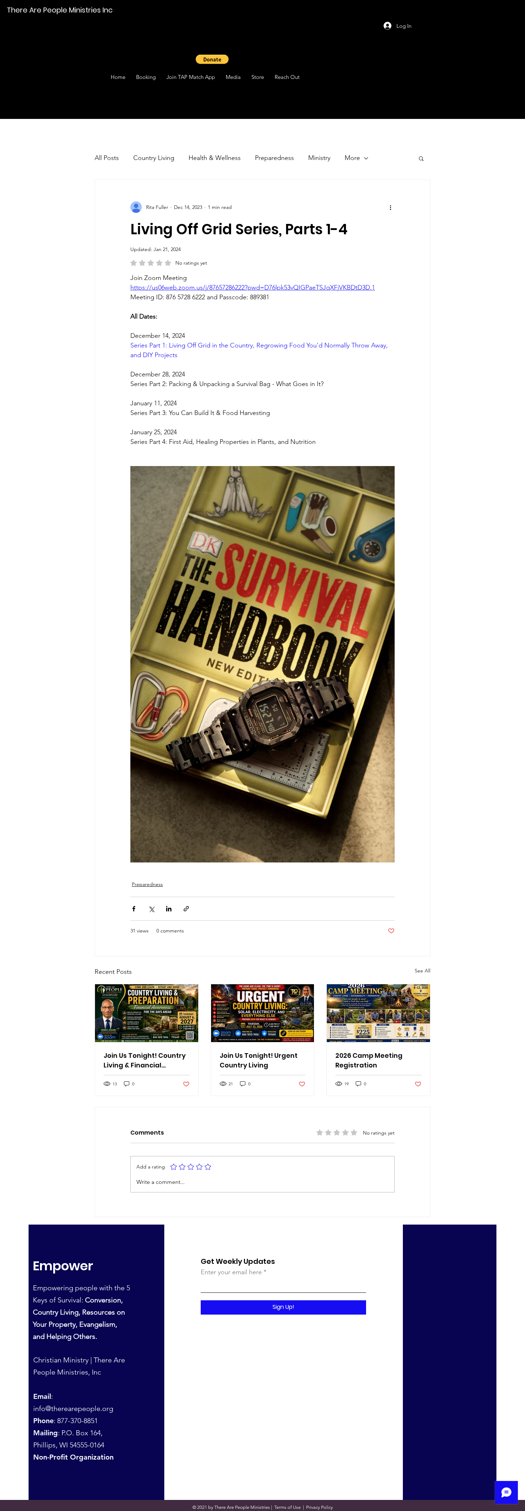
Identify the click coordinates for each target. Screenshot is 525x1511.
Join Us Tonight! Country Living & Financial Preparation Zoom (145, 1060)
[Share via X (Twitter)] (151, 908)
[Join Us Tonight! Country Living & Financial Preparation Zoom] (146, 1013)
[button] (212, 59)
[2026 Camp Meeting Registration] (378, 1013)
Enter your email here (231, 1272)
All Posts (107, 158)
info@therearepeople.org (73, 1408)
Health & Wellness (215, 158)
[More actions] (390, 207)
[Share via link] (186, 908)
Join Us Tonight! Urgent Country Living (259, 1060)
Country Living (153, 158)
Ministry (319, 158)
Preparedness (274, 158)
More (352, 158)
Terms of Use (287, 1507)
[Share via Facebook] (133, 908)
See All (422, 970)
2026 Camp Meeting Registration (368, 1060)
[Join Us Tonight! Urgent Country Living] (262, 1013)
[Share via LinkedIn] (168, 908)
